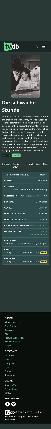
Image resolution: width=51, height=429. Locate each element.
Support (9, 345)
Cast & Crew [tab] (16, 165)
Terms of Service (13, 385)
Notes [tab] (46, 164)
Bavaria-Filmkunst (38, 225)
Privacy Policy (11, 389)
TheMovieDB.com (38, 234)
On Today (9, 355)
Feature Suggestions (14, 337)
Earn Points (10, 326)
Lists (7, 367)
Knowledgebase (12, 341)
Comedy (43, 207)
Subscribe (9, 330)
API (6, 333)
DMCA (8, 392)
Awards (8, 359)
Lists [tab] (38, 164)
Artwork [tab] (29, 164)
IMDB (44, 231)
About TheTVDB (12, 322)
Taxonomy (10, 375)
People (8, 371)
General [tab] (6, 164)
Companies (10, 363)
